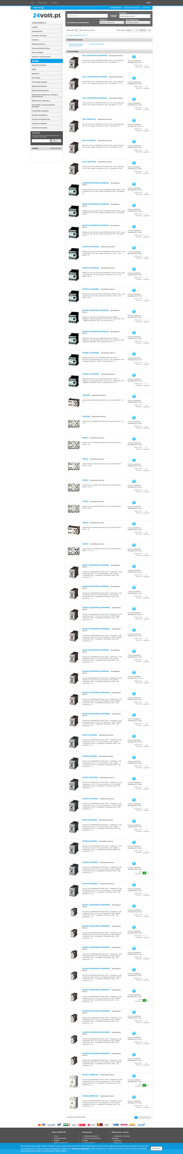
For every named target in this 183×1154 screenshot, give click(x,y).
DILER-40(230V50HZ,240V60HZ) (95, 183)
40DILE (85, 523)
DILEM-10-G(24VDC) (90, 353)
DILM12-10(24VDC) (90, 777)
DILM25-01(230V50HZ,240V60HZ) (96, 1011)
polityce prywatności (81, 1148)
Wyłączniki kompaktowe (40, 90)
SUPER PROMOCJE (39, 23)
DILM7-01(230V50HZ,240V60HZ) (95, 650)
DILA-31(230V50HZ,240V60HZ (94, 77)
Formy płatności (89, 1143)
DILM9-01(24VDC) (89, 841)
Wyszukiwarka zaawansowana (78, 22)
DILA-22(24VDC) (89, 162)
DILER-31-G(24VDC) (90, 268)
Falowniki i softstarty (39, 36)
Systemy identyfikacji (39, 115)
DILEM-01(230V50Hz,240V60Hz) (95, 332)
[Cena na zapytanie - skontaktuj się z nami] (134, 57)
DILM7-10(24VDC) (89, 735)
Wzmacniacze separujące (41, 101)
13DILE (85, 459)
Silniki (34, 69)
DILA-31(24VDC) (89, 140)
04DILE (85, 438)
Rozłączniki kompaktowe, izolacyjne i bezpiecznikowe (45, 95)
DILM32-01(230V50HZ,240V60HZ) (96, 1032)
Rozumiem (156, 1148)
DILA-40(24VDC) (89, 119)
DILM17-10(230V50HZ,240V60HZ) (96, 905)
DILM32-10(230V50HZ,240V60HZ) (96, 947)
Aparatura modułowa (39, 123)
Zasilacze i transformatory (41, 57)
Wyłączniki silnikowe (39, 65)
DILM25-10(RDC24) (90, 1096)
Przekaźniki (36, 78)
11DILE (85, 544)
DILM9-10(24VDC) (89, 756)
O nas (56, 1136)
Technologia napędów (39, 82)
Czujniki (34, 27)
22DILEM (86, 416)
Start (32, 3)
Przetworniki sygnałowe (40, 111)
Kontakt (54, 3)
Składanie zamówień (91, 1136)
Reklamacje (118, 1143)
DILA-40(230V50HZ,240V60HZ (94, 55)
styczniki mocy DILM (96, 44)
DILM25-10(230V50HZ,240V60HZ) (96, 926)
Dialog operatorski (38, 44)
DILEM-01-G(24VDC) (90, 374)
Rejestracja (42, 3)
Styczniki (35, 61)
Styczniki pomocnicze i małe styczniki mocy (76, 45)
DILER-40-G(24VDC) (90, 247)
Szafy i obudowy (37, 52)
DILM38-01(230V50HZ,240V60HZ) (96, 1053)
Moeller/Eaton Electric (80, 35)
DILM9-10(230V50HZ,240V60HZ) (95, 586)
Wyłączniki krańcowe (39, 86)
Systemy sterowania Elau (41, 119)
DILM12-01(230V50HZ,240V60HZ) (96, 692)
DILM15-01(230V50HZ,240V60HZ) (96, 714)
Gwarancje (117, 1140)
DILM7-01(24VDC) (89, 820)
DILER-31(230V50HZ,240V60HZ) (95, 204)
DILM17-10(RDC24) (90, 1075)
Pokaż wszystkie (56, 148)
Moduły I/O (35, 73)
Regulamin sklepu (60, 1138)
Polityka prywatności (61, 1143)
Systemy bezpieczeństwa (41, 48)
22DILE (85, 480)
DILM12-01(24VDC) (90, 862)
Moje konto (37, 8)
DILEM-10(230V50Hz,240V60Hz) (95, 310)
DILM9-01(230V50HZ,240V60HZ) (95, 671)
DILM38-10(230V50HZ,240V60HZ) (96, 968)
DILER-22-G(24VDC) (90, 289)
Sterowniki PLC (37, 31)
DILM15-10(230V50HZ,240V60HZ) (96, 629)
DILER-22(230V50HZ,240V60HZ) (95, 225)
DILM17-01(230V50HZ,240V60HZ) (96, 990)
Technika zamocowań (39, 128)
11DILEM (86, 395)
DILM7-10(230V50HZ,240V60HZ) (95, 565)
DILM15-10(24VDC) (90, 799)
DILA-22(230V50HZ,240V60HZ (94, 98)
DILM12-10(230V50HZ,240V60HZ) (96, 608)
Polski (148, 3)
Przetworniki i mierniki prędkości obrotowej (43, 106)
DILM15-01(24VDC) (90, 884)
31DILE (85, 501)
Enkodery (35, 40)
